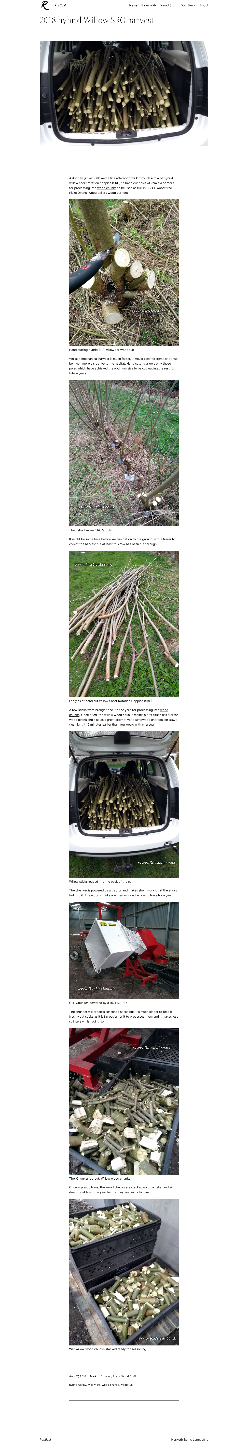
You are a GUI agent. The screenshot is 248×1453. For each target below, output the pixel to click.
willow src (94, 1384)
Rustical (60, 5)
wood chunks (106, 188)
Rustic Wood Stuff (124, 1376)
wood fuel (126, 1384)
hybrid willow (77, 1384)
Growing (106, 1376)
